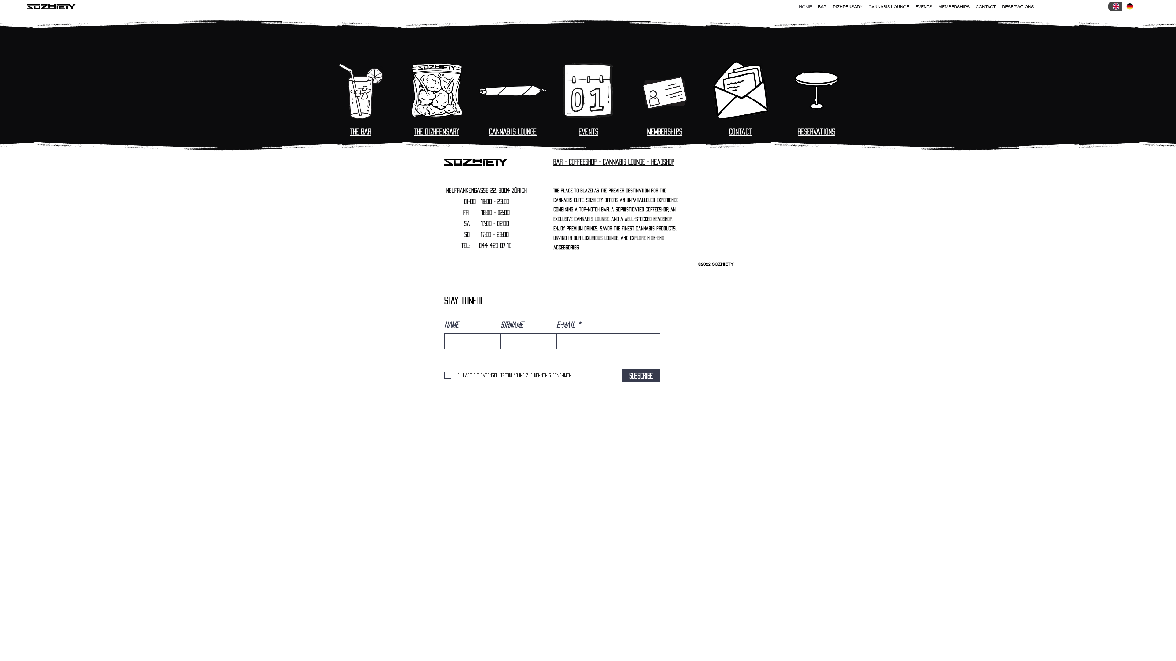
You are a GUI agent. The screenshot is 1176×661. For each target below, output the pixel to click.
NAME (451, 325)
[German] (1129, 6)
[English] (1115, 6)
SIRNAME (511, 325)
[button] (822, 6)
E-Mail (565, 325)
